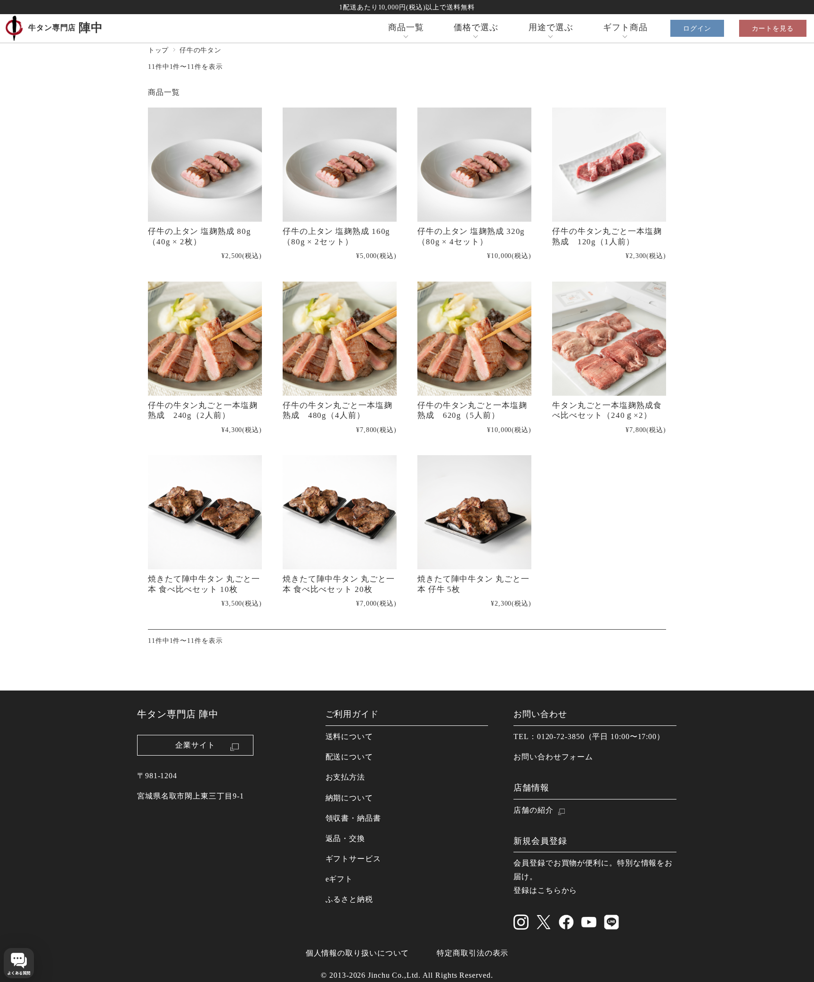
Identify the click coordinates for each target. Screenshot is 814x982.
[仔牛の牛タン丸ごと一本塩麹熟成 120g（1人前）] (609, 165)
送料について (349, 736)
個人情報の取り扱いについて (357, 953)
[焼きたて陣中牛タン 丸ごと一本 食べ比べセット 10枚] (205, 512)
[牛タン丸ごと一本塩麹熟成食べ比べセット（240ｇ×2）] (609, 339)
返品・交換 (346, 838)
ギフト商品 (625, 27)
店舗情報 (531, 787)
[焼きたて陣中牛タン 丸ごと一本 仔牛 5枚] (474, 512)
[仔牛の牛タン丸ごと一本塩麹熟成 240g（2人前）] (205, 339)
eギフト (339, 879)
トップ (158, 50)
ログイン (697, 28)
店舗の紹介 (533, 810)
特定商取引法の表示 (472, 953)
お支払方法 (346, 777)
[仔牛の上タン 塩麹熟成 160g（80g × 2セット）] (340, 165)
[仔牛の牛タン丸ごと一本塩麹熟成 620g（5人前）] (474, 339)
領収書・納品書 (353, 818)
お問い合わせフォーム (553, 757)
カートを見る (773, 28)
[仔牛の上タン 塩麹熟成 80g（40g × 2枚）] (205, 165)
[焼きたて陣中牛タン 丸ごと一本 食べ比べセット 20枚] (340, 512)
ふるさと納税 (349, 899)
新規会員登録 (540, 841)
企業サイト (195, 745)
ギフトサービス (353, 859)
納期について (349, 798)
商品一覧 (406, 27)
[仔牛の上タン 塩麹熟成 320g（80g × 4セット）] (474, 165)
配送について (349, 757)
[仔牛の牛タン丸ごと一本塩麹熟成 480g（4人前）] (340, 339)
